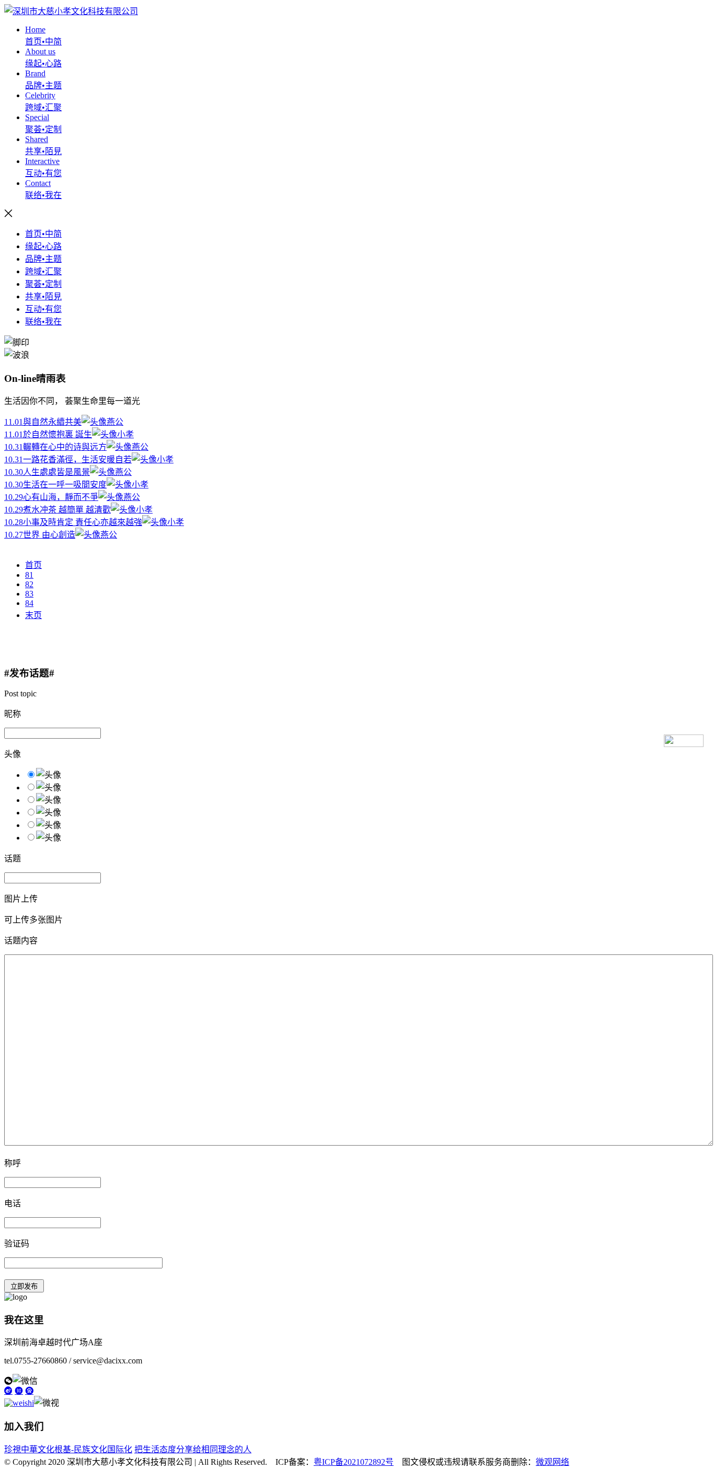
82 (29, 584)
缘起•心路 (43, 246)
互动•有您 (43, 309)
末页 (33, 615)
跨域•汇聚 (43, 271)
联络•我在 (43, 321)
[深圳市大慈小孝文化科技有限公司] (71, 11)
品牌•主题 (43, 258)
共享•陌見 (43, 296)
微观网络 (552, 1461)
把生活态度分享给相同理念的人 (192, 1449)
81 (29, 574)
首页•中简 (43, 233)
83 (29, 593)
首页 (33, 565)
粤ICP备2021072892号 (354, 1461)
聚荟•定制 (43, 283)
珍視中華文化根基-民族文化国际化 (68, 1449)
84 (29, 603)
